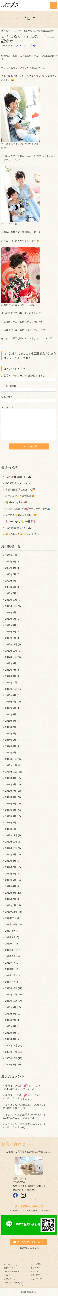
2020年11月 (11, 555)
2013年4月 (10, 810)
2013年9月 (10, 778)
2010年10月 (11, 1001)
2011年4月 (10, 962)
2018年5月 (10, 618)
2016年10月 (11, 689)
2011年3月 (10, 969)
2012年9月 (10, 854)
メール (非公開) (9, 386)
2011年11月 (11, 918)
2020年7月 (10, 574)
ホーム (4, 31)
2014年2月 (10, 752)
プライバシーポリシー (13, 1283)
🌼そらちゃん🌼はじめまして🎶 (22, 534)
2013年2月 (10, 822)
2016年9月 (10, 695)
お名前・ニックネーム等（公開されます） (23, 375)
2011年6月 (10, 950)
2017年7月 (10, 670)
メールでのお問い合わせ (30, 1242)
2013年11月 (11, 765)
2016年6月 (10, 708)
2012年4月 (10, 886)
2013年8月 (10, 784)
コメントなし (21, 45)
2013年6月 (10, 797)
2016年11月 (11, 682)
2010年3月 (10, 1039)
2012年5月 (10, 880)
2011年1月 (10, 982)
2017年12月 (11, 644)
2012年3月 (10, 892)
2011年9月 (10, 931)
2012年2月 (10, 899)
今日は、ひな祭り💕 (16, 1085)
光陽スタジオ (32, 1292)
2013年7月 (10, 790)
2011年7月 (10, 943)
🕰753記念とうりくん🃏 (18, 483)
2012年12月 (11, 835)
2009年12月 (11, 1045)
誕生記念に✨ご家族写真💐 (19, 496)
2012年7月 (10, 867)
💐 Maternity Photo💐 (16, 502)
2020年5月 (10, 587)
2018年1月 (10, 638)
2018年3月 (10, 625)
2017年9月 (10, 663)
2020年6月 (10, 580)
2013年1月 (10, 829)
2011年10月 (11, 924)
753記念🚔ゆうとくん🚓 (18, 527)
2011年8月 (10, 937)
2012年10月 (11, 848)
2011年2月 (10, 975)
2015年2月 (10, 727)
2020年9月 (10, 561)
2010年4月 (10, 1032)
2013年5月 (10, 803)
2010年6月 (10, 1026)
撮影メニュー (9, 1268)
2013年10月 (11, 771)
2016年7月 (10, 701)
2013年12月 (11, 759)
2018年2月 (10, 631)
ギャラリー (35, 1268)
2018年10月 (11, 606)
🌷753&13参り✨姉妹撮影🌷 (20, 521)
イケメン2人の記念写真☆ (18, 1105)
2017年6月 (10, 676)
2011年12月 (11, 911)
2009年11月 (11, 1052)
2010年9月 (10, 1007)
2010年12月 (11, 988)
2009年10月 (11, 1058)
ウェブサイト (8, 396)
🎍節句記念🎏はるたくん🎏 (20, 489)
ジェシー (27, 1089)
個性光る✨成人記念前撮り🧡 (21, 515)
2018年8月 (10, 612)
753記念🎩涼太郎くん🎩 (18, 477)
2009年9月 (10, 1064)
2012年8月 (10, 860)
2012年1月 (10, 905)
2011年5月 (10, 956)
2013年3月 (10, 816)
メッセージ (7, 407)
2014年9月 (10, 733)
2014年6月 (10, 740)
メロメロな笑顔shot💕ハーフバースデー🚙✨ (29, 508)
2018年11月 (11, 599)
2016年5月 (10, 714)
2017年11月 (11, 650)
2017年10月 (11, 657)
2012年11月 (11, 841)
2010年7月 (10, 1020)
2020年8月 (10, 568)
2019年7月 (10, 593)
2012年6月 (10, 873)
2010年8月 (10, 1013)
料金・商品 (35, 1275)
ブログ (13, 31)
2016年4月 (10, 720)
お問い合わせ (9, 1279)
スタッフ (34, 1271)
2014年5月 (10, 746)
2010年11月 (11, 994)
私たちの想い (36, 1264)
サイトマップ (36, 1279)
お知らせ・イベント (12, 1271)
